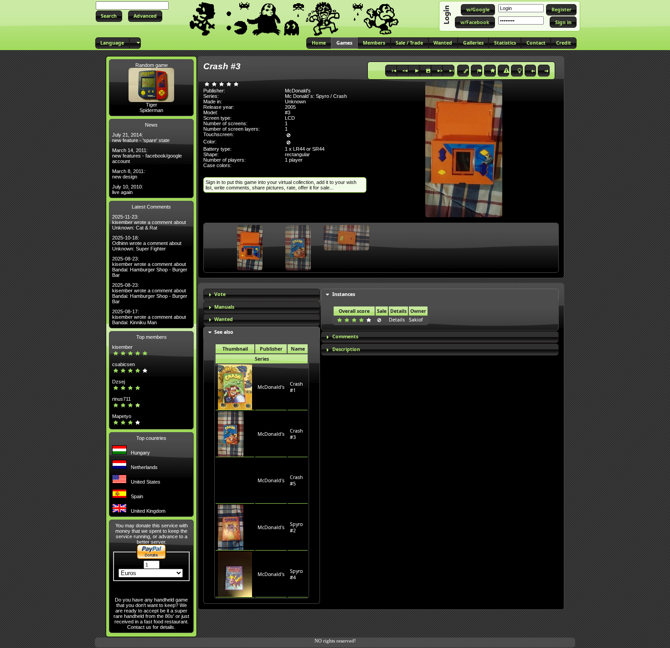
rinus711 (121, 399)
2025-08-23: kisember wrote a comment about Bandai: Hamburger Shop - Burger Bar (149, 267)
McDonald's (271, 387)
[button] (109, 16)
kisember (122, 347)
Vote (220, 294)
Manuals (224, 307)
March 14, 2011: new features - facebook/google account (147, 156)
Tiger (151, 104)
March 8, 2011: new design (128, 173)
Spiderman (151, 110)
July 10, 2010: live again (127, 189)
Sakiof (416, 319)
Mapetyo (121, 416)
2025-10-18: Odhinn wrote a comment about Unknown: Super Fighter (146, 243)
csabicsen (123, 364)
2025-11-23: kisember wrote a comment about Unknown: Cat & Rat (149, 222)
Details (397, 319)
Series (262, 359)
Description (346, 349)
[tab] (261, 295)
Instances (343, 294)
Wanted (223, 319)
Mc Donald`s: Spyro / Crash (316, 96)
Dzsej (118, 381)
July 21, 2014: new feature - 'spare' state (141, 137)
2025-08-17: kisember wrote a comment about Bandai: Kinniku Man (149, 317)
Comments (345, 336)
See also (223, 332)
